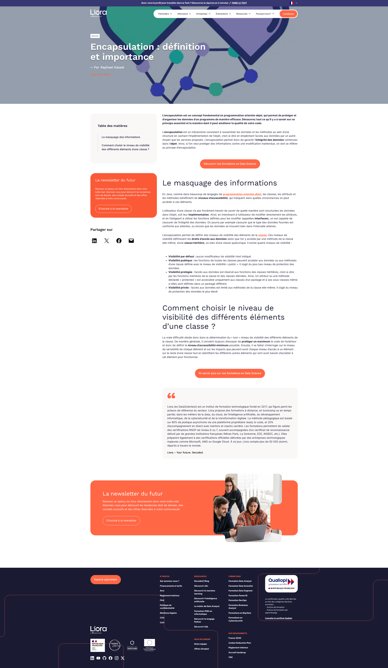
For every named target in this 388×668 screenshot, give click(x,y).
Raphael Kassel (112, 67)
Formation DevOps (238, 600)
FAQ (162, 600)
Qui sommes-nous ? (169, 581)
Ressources (241, 14)
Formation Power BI (238, 595)
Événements (222, 14)
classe (262, 235)
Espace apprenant (105, 579)
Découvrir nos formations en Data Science (230, 163)
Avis (162, 590)
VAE (231, 657)
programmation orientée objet (242, 194)
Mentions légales (168, 613)
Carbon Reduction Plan (240, 643)
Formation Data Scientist (241, 586)
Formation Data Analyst (240, 581)
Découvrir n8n (201, 586)
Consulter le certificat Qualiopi (278, 618)
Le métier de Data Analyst (206, 606)
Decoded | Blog (201, 581)
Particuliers (163, 14)
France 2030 (235, 638)
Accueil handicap (237, 652)
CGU (162, 617)
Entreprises (201, 14)
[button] (294, 3)
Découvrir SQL (201, 626)
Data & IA (95, 36)
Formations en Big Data (240, 613)
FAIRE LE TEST (239, 3)
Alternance (182, 14)
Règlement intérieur (169, 595)
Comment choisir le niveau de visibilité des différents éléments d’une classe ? (125, 147)
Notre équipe (200, 644)
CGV (162, 622)
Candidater (288, 14)
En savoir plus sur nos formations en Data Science (230, 373)
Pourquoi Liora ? (263, 14)
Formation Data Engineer (241, 590)
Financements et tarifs (171, 586)
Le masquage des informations (121, 137)
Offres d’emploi (201, 649)
